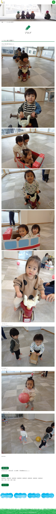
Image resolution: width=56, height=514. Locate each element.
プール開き (16, 470)
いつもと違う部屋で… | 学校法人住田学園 (10, 2)
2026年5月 (19, 478)
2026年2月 (35, 478)
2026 (2, 479)
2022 (14, 479)
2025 (5, 479)
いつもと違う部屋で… (8, 40)
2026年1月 (40, 478)
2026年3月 (30, 478)
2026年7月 (9, 478)
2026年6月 (14, 478)
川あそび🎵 (11, 470)
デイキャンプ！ (4, 470)
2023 (11, 479)
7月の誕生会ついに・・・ (24, 470)
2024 (8, 479)
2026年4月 (24, 478)
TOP (2, 22)
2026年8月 (3, 478)
